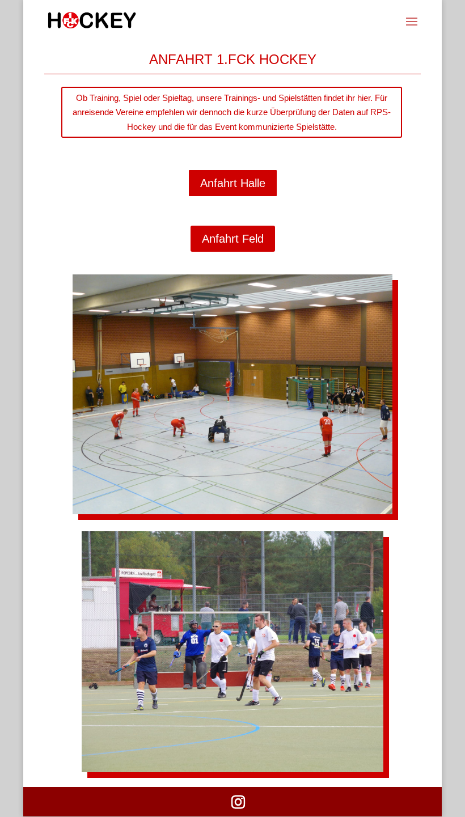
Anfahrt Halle (232, 183)
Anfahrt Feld (233, 238)
